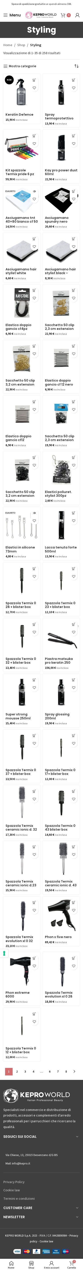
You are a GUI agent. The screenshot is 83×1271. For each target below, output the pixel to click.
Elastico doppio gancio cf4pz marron (18, 329)
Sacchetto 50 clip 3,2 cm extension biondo (20, 384)
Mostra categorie (22, 66)
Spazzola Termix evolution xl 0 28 (59, 994)
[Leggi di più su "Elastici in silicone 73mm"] (34, 513)
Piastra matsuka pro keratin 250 (59, 661)
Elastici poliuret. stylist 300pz (58, 494)
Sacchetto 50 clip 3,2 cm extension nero (20, 496)
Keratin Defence (19, 114)
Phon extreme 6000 (18, 994)
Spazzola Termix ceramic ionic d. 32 (21, 828)
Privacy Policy (14, 1182)
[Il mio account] (77, 15)
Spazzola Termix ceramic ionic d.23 (21, 883)
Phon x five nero (58, 937)
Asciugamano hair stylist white (21, 271)
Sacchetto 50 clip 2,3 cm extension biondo (59, 329)
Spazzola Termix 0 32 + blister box (21, 661)
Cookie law (11, 1190)
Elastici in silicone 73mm (20, 549)
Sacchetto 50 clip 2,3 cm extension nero (59, 440)
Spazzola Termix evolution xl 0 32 (19, 939)
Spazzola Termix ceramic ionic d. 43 (61, 883)
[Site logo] (40, 14)
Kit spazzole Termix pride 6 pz (20, 172)
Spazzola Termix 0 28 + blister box (21, 605)
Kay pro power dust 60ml (61, 172)
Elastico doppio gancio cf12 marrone (18, 440)
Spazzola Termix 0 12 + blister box (21, 1050)
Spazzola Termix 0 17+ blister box (60, 772)
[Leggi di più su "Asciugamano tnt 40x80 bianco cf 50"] (34, 191)
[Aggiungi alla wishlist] (34, 88)
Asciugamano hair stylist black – (60, 271)
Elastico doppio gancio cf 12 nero (59, 382)
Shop (21, 45)
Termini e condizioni (19, 1198)
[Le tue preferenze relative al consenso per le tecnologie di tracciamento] (4, 953)
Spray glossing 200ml (57, 716)
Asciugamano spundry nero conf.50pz (57, 222)
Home (7, 45)
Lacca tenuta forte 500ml (61, 549)
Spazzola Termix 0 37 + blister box (21, 772)
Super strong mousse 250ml (18, 716)
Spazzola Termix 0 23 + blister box (60, 605)
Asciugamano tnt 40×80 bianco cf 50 (22, 220)
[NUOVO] (22, 92)
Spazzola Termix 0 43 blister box (60, 828)
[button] (34, 80)
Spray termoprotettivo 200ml (59, 118)
